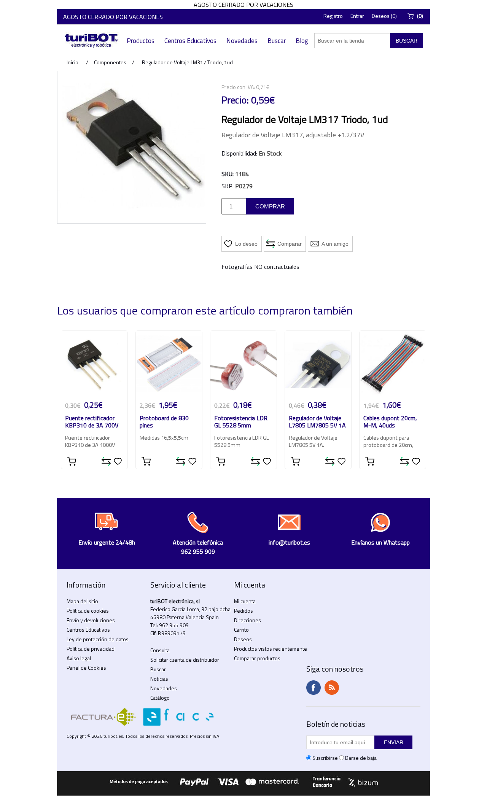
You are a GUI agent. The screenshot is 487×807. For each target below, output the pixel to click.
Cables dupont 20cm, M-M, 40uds (390, 422)
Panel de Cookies (86, 668)
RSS (332, 687)
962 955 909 (174, 625)
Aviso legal (79, 658)
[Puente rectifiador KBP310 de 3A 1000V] (94, 364)
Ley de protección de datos (98, 639)
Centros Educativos (190, 41)
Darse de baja (361, 758)
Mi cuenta (245, 601)
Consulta (160, 650)
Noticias (159, 679)
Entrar (357, 16)
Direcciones (247, 620)
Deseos (243, 639)
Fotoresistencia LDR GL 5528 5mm (240, 422)
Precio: (235, 100)
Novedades (242, 41)
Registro (333, 16)
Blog (302, 41)
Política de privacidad (91, 649)
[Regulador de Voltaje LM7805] (318, 364)
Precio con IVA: (238, 87)
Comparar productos (257, 658)
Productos (140, 41)
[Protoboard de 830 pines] (169, 364)
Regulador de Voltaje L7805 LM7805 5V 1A (317, 422)
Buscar (276, 41)
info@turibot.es (289, 542)
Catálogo (160, 698)
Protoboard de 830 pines (164, 422)
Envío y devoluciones (91, 620)
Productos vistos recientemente (270, 649)
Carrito (241, 630)
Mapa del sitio (82, 601)
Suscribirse (325, 758)
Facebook (313, 687)
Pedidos (243, 611)
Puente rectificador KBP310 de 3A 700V (91, 422)
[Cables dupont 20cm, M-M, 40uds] (393, 364)
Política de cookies (88, 611)
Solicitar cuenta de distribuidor (184, 660)
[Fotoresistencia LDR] (243, 364)
